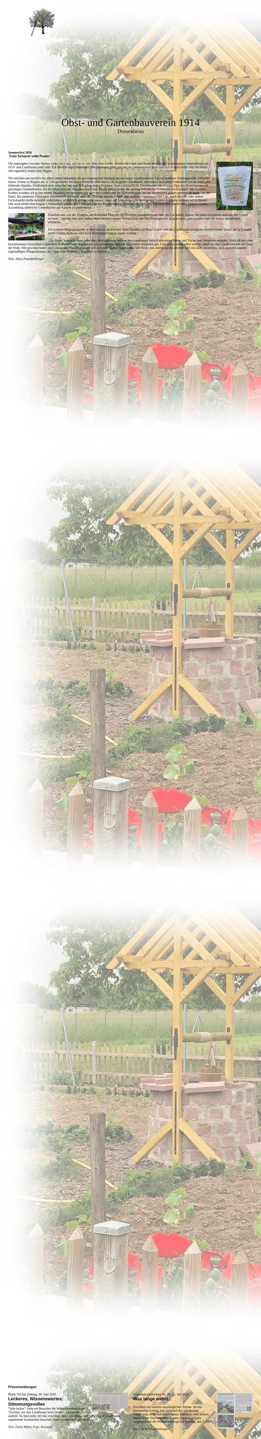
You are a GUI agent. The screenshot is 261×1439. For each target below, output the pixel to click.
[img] (41, 22)
